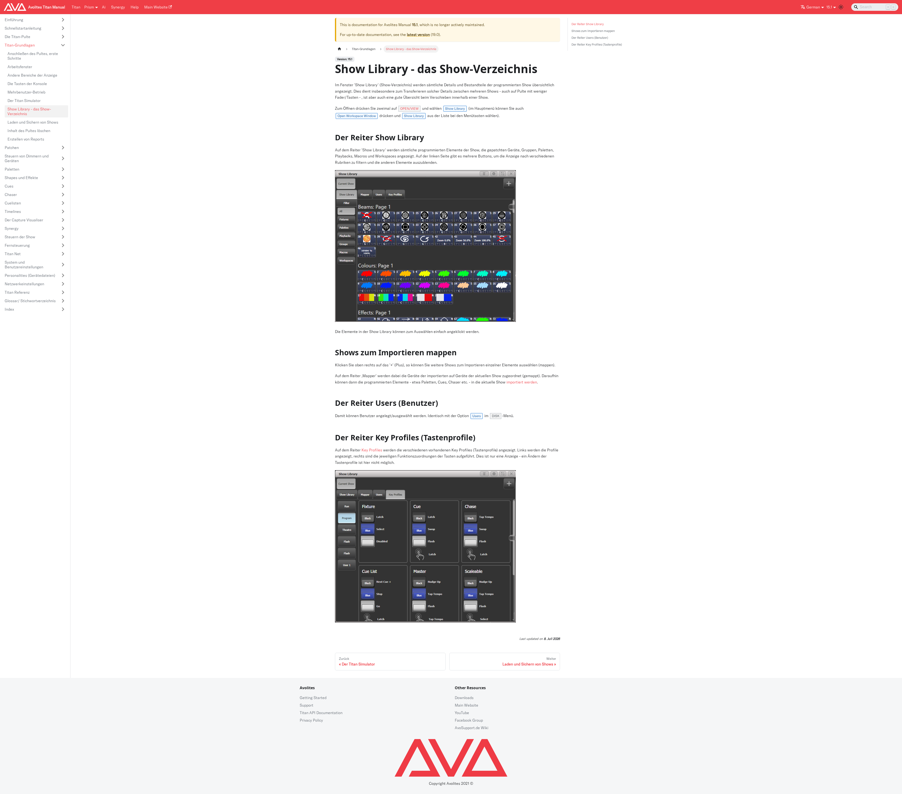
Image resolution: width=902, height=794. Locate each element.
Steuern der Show (20, 237)
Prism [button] (89, 7)
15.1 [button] (829, 7)
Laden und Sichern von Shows (33, 122)
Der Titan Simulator (24, 100)
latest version (418, 34)
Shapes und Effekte (21, 177)
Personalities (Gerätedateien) (30, 275)
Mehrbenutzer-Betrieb (26, 92)
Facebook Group (469, 720)
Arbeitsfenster (20, 66)
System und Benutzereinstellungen (24, 264)
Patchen (12, 147)
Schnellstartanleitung (23, 28)
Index (9, 309)
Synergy (118, 7)
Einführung (14, 19)
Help (135, 7)
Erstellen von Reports (26, 139)
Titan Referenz (17, 292)
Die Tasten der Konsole (27, 83)
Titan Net (13, 253)
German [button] (813, 7)
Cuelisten (13, 203)
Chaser (11, 194)
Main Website (156, 7)
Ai (103, 7)
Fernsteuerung (17, 245)
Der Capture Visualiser (24, 220)
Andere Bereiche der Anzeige (32, 75)
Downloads (464, 697)
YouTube (462, 712)
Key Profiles (372, 450)
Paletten (12, 169)
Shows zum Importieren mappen (593, 31)
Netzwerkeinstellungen (24, 284)
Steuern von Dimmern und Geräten (27, 158)
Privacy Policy (311, 720)
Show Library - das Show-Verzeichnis (29, 111)
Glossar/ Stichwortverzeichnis (30, 300)
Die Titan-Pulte (17, 36)
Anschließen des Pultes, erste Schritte (33, 56)
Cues (9, 186)
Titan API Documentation (321, 712)
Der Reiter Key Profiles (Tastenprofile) (597, 44)
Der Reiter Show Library (588, 24)
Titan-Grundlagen (20, 45)
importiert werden (521, 382)
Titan (76, 7)
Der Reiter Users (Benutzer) (590, 37)
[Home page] (339, 49)
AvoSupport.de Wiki (471, 727)
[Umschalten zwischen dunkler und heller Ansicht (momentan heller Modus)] (841, 7)
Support (306, 705)
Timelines (13, 211)
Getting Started (313, 697)
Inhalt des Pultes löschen (29, 130)
